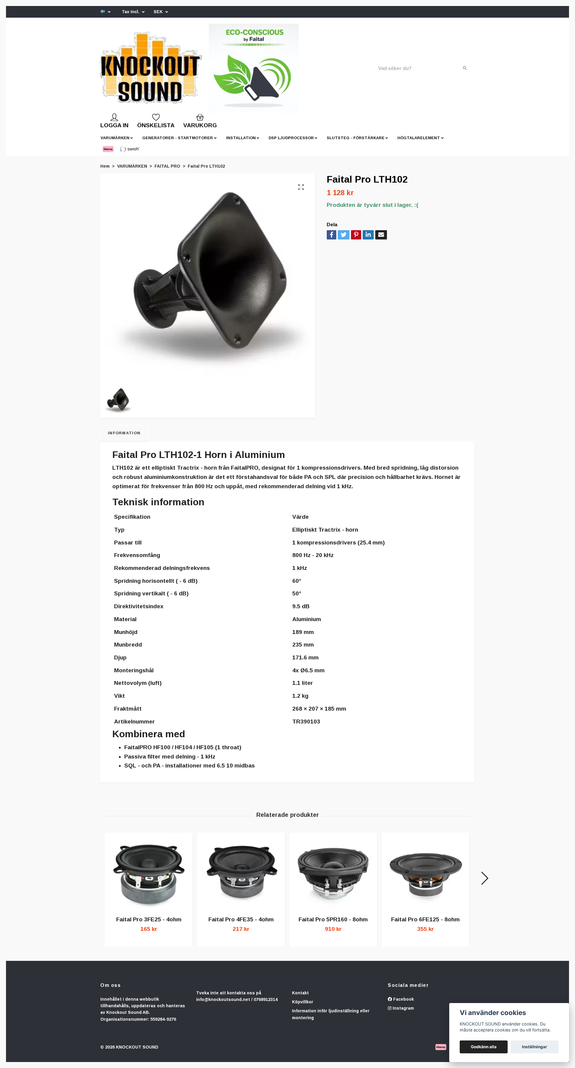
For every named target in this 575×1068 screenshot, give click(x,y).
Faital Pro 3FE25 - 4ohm (148, 924)
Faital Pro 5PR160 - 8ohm (333, 924)
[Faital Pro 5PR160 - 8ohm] (333, 878)
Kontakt (300, 997)
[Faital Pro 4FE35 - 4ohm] (241, 878)
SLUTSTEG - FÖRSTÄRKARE (356, 142)
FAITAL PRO (167, 171)
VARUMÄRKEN (115, 142)
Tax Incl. (131, 11)
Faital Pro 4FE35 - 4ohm (241, 924)
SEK (159, 11)
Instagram (402, 1013)
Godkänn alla (484, 1046)
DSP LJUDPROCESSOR (291, 142)
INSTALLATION (241, 142)
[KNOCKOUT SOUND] (161, 71)
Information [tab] (124, 438)
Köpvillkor (302, 1006)
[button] (484, 883)
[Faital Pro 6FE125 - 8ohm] (425, 878)
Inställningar (534, 1046)
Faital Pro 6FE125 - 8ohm (425, 924)
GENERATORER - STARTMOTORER (177, 142)
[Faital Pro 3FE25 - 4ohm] (149, 878)
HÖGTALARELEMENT (418, 142)
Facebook (403, 1004)
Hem (105, 171)
